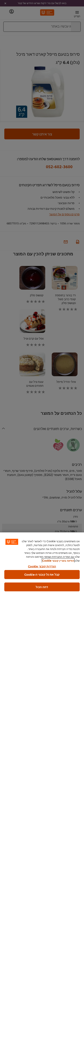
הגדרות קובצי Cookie (42, 566)
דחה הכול (42, 587)
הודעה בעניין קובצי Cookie (58, 560)
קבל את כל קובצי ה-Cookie (42, 574)
